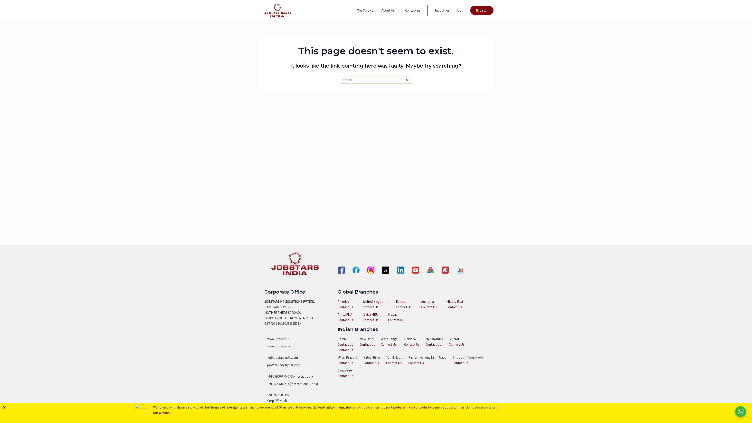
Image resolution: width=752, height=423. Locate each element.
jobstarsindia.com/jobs (411, 407)
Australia (427, 301)
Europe (401, 301)
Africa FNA (345, 314)
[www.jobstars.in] (276, 339)
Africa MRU (370, 314)
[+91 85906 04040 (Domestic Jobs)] (288, 376)
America (343, 301)
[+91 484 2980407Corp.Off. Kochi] (276, 397)
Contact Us (345, 307)
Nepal (392, 314)
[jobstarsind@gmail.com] (282, 365)
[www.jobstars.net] (278, 346)
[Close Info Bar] (4, 407)
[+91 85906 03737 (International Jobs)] (291, 384)
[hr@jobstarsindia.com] (281, 357)
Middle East (454, 301)
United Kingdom (374, 301)
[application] (397, 10)
